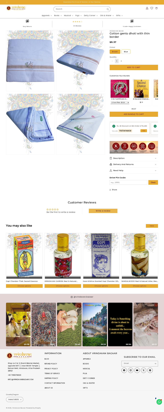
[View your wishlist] (151, 8)
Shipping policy (51, 378)
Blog (47, 359)
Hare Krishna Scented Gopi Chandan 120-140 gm (101, 281)
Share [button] (114, 190)
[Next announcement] (157, 2)
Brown (115, 51)
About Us (49, 388)
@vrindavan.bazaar (83, 296)
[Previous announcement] (6, 2)
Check (153, 182)
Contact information (55, 383)
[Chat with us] (159, 402)
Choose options (24, 286)
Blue (126, 51)
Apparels (87, 359)
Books (86, 363)
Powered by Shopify (33, 408)
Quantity (113, 57)
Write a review (103, 210)
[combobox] (82, 9)
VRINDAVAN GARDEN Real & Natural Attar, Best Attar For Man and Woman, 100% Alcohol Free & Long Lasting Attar (62, 281)
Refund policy (51, 363)
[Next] (155, 322)
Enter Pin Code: (118, 177)
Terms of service (52, 373)
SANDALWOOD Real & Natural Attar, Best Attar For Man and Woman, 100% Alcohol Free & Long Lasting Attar (139, 281)
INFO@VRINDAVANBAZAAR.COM (20, 379)
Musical (86, 368)
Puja (85, 373)
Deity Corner (89, 378)
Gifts (85, 388)
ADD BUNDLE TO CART (134, 114)
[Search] (107, 9)
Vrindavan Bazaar (19, 408)
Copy (143, 130)
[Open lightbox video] (18, 324)
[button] (46, 15)
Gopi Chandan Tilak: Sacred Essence (22, 281)
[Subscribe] (155, 363)
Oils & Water (89, 383)
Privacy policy (51, 368)
